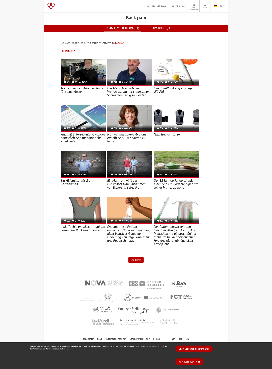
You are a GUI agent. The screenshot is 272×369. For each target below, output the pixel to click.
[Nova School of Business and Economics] (179, 284)
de (221, 6)
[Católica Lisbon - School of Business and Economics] (170, 322)
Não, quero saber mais (189, 361)
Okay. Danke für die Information (194, 349)
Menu (205, 8)
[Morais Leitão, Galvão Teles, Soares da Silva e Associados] (137, 322)
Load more (136, 260)
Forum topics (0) (159, 28)
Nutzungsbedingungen (115, 339)
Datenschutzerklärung (140, 339)
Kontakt (156, 339)
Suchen (180, 6)
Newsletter (88, 339)
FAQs (99, 339)
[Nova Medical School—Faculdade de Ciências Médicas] (104, 283)
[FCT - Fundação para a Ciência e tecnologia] (182, 297)
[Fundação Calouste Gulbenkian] (102, 309)
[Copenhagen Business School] (147, 285)
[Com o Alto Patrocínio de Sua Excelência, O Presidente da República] (98, 297)
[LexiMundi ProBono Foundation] (102, 322)
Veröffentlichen (156, 6)
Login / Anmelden (194, 8)
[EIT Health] (144, 297)
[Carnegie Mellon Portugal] (134, 310)
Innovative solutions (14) (123, 29)
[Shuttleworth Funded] (167, 309)
